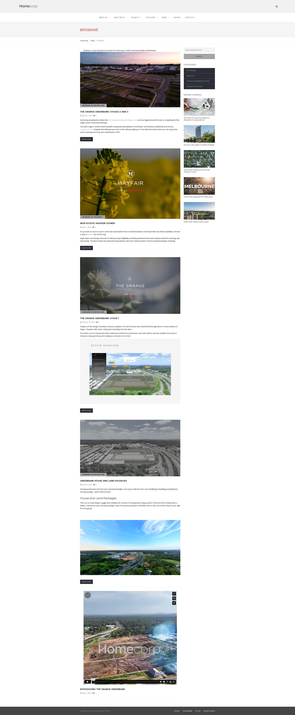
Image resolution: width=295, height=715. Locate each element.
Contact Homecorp (194, 86)
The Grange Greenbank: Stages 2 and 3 (104, 112)
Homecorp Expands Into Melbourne (198, 197)
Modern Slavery (209, 711)
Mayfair (90, 234)
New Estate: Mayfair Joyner (97, 223)
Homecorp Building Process (198, 81)
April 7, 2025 (86, 227)
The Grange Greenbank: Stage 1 (99, 318)
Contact (177, 711)
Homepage (191, 70)
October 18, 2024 (88, 322)
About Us (190, 76)
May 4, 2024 (86, 693)
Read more (86, 139)
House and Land (97, 105)
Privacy (198, 711)
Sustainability (187, 711)
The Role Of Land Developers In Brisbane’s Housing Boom (197, 119)
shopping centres (86, 129)
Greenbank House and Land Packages (103, 481)
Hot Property (97, 217)
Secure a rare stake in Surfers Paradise (199, 145)
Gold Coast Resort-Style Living (196, 222)
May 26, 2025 (87, 115)
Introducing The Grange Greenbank (102, 689)
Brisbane (86, 105)
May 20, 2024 (87, 484)
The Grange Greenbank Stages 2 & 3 (123, 120)
